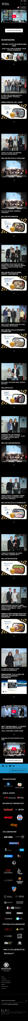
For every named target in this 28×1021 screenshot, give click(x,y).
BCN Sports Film (8, 1011)
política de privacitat (13, 1004)
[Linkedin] (26, 1)
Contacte (3, 988)
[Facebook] (21, 1)
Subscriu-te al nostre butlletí (8, 1000)
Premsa (3, 984)
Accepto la (11, 1004)
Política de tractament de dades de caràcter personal (12, 1013)
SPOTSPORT (4, 978)
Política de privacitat (17, 1011)
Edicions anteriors (6, 982)
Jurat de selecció (5, 980)
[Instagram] (23, 1)
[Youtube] (24, 1)
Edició (2, 976)
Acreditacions (4, 986)
